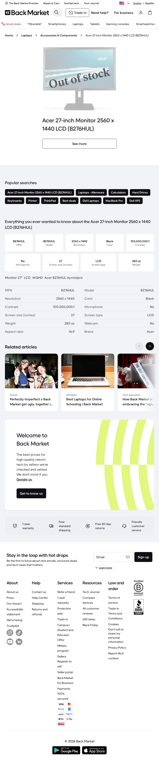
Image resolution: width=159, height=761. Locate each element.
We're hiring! (15, 620)
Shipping (38, 603)
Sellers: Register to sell (64, 661)
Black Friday (90, 625)
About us (12, 592)
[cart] (150, 12)
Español (149, 3)
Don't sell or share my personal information (116, 635)
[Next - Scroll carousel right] (150, 346)
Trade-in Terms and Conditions (115, 613)
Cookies (113, 624)
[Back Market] (27, 12)
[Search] (56, 12)
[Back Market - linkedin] (19, 641)
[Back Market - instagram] (10, 632)
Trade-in (62, 619)
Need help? (99, 13)
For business (123, 13)
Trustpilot (13, 626)
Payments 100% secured (63, 693)
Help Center (40, 598)
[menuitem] (57, 24)
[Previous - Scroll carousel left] (139, 346)
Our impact (14, 603)
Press (10, 598)
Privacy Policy (117, 647)
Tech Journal (91, 592)
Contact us (39, 592)
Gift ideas (89, 619)
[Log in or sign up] (141, 12)
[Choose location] (125, 3)
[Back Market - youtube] (10, 641)
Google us (24, 479)
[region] (79, 383)
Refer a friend (66, 592)
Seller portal (65, 672)
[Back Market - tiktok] (19, 632)
